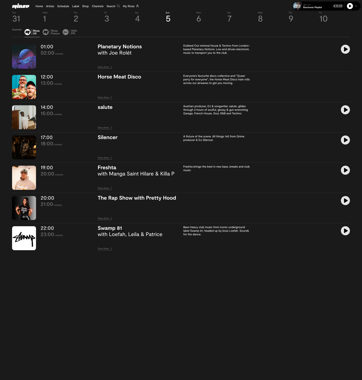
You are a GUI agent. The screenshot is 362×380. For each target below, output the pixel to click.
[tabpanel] (181, 147)
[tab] (32, 33)
